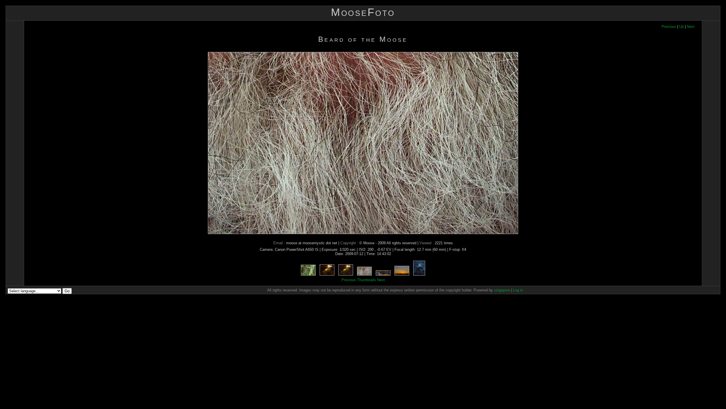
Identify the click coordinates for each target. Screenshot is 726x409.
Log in (518, 290)
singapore (502, 290)
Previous (669, 26)
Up (681, 26)
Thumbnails (366, 280)
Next (691, 26)
